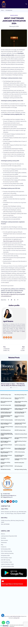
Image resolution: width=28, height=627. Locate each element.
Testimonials (4, 542)
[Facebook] (4, 337)
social (9, 332)
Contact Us (3, 546)
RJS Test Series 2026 (6, 549)
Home (2, 10)
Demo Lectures (4, 540)
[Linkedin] (11, 337)
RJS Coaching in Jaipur (6, 557)
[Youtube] (9, 337)
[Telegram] (16, 501)
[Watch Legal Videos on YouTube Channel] (3, 581)
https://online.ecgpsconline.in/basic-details (13, 241)
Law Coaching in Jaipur (6, 562)
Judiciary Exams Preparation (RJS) (9, 536)
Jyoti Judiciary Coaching (15, 616)
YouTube (23, 331)
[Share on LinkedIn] (14, 299)
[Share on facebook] (8, 299)
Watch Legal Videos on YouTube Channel (12, 584)
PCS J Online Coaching (6, 551)
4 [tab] (14, 387)
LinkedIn (4, 332)
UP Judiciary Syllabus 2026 (7, 566)
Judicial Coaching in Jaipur (7, 564)
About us (3, 533)
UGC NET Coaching (5, 559)
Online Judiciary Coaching (7, 553)
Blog (2, 544)
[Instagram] (6, 337)
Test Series (3, 538)
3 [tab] (13, 387)
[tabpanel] (14, 373)
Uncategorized (9, 10)
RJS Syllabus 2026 (5, 555)
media (11, 332)
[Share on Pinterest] (17, 299)
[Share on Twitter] (11, 299)
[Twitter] (5, 501)
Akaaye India (16, 617)
